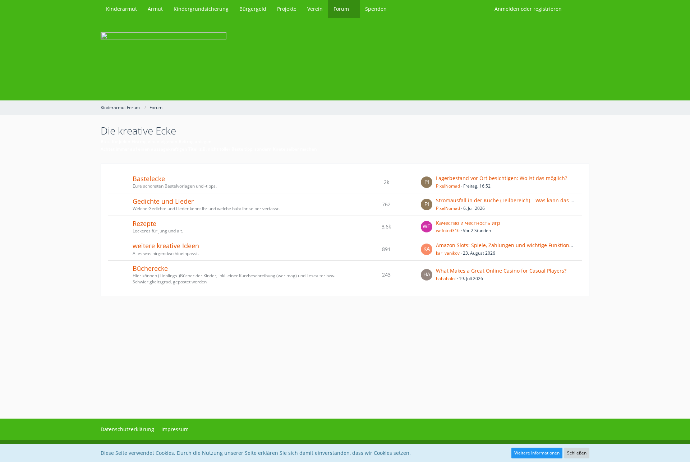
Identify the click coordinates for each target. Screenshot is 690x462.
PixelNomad (448, 186)
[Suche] (578, 9)
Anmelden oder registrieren (528, 8)
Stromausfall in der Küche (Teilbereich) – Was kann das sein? (509, 200)
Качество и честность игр (468, 223)
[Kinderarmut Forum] (345, 59)
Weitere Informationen (537, 453)
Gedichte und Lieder (163, 201)
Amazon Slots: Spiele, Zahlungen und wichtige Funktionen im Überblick (521, 245)
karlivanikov (448, 253)
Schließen (576, 453)
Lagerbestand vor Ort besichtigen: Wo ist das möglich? (501, 178)
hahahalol (446, 278)
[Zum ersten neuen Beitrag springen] (426, 182)
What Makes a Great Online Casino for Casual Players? (501, 270)
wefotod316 (448, 230)
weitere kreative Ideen (166, 245)
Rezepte (144, 223)
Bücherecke (150, 268)
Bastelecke (149, 178)
